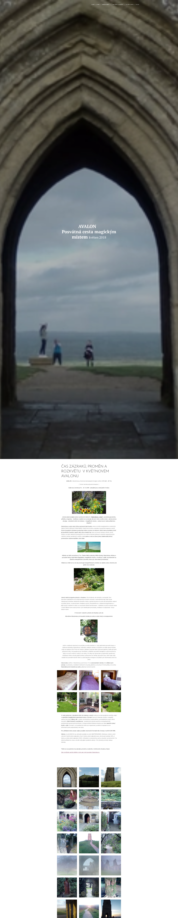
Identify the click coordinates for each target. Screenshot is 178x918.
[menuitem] (93, 4)
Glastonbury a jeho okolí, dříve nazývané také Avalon (76, 526)
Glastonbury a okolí (96, 517)
